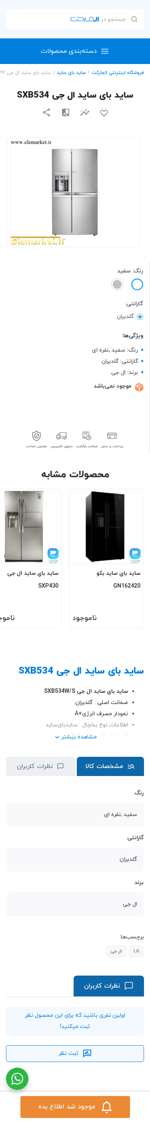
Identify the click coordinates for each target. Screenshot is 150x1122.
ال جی (116, 951)
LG (136, 951)
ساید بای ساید (71, 73)
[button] (85, 112)
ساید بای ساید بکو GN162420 (118, 580)
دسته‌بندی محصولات (69, 51)
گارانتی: (134, 304)
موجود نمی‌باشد (112, 386)
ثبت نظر (68, 1053)
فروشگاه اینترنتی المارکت (118, 73)
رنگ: (130, 271)
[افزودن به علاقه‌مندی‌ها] (104, 113)
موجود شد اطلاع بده (66, 1107)
